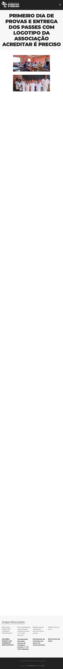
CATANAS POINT (32, 665)
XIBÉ (43, 665)
